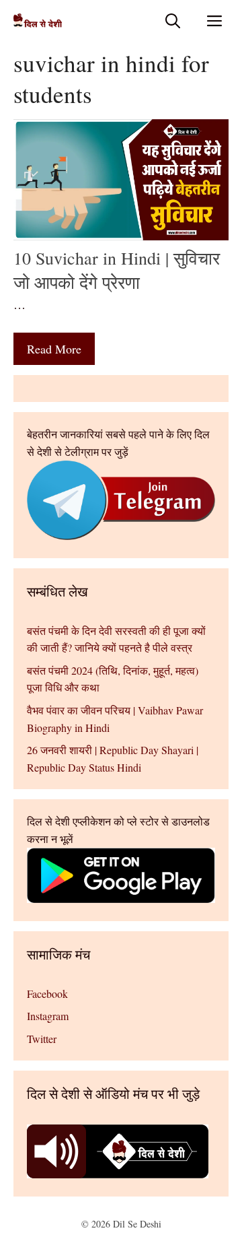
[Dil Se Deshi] (37, 20)
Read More (54, 349)
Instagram (48, 1016)
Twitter (41, 1039)
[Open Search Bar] (173, 20)
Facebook (47, 993)
